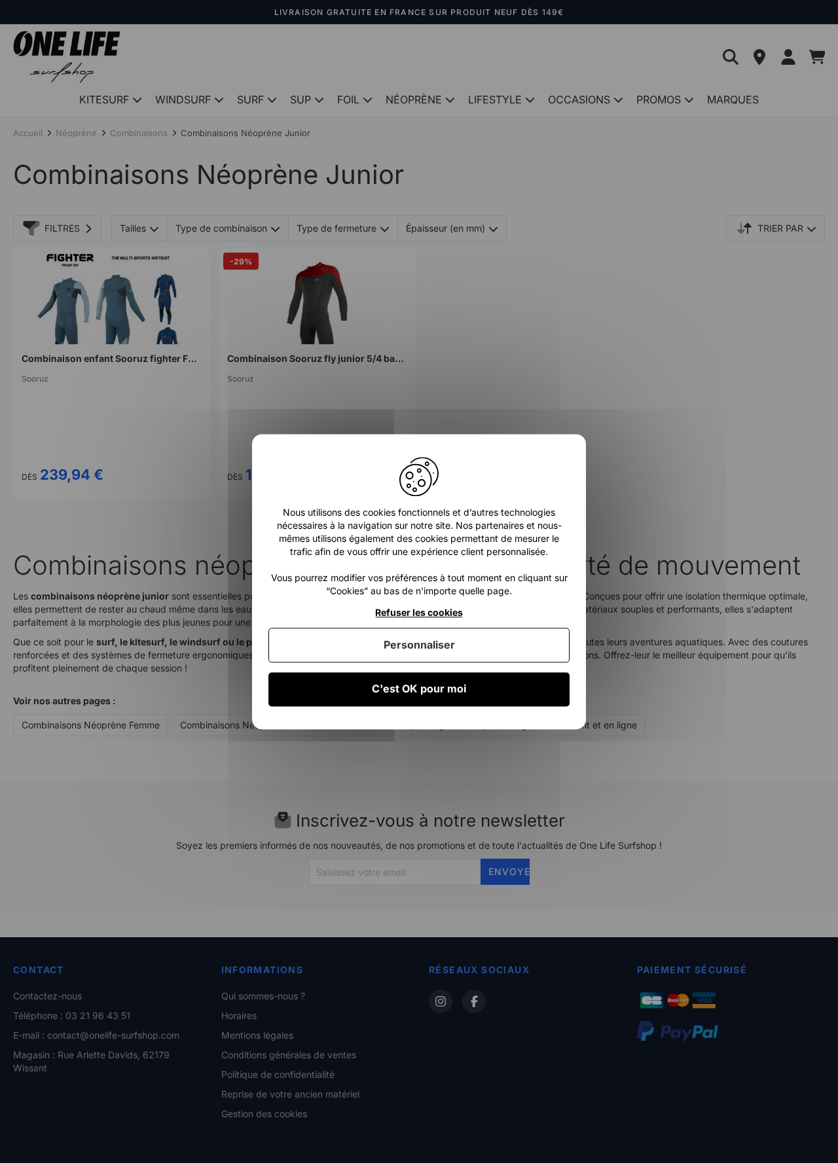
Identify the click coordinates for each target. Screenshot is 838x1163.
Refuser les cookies (419, 612)
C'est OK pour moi (419, 689)
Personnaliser (419, 645)
